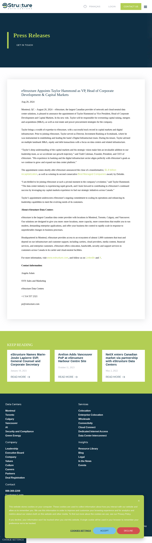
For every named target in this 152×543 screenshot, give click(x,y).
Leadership (11, 448)
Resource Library (88, 448)
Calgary (9, 419)
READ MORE (18, 377)
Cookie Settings (13, 539)
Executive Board (14, 453)
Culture (9, 465)
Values (9, 461)
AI (6, 427)
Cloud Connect (86, 427)
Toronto (9, 415)
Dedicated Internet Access (93, 431)
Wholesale (84, 419)
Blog (81, 453)
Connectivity (85, 423)
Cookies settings (80, 531)
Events (82, 465)
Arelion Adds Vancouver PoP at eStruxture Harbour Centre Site (75, 358)
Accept (104, 531)
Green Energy (13, 435)
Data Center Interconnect (92, 435)
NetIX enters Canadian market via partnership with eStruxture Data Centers (122, 359)
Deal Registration (15, 477)
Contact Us (131, 6)
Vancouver (11, 423)
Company (10, 457)
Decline (128, 531)
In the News (84, 461)
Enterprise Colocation (90, 415)
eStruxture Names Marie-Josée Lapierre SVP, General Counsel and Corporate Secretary (28, 359)
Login (112, 6)
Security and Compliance (19, 431)
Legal (81, 457)
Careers (9, 469)
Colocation (84, 410)
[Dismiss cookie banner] (139, 501)
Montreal (10, 410)
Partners (10, 473)
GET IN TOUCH (24, 45)
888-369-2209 (12, 491)
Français (94, 6)
